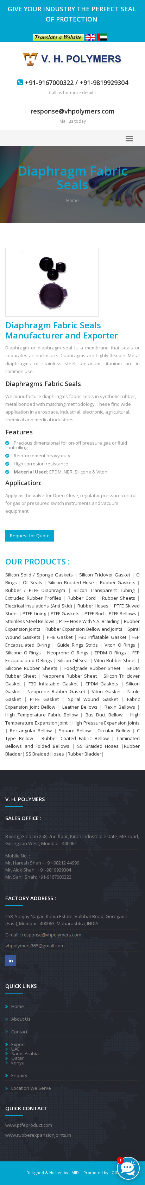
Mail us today (72, 121)
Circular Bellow (114, 730)
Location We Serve (31, 1088)
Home (72, 200)
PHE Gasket (60, 637)
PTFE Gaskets (65, 613)
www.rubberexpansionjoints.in (38, 1135)
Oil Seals (32, 582)
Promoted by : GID (101, 1172)
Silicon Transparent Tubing (102, 590)
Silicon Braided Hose (71, 582)
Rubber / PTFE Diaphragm (35, 590)
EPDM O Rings (110, 652)
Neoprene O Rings (67, 652)
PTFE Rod (94, 613)
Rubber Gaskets (117, 582)
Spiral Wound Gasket (92, 699)
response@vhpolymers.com (73, 111)
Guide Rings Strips (77, 645)
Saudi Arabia (25, 1053)
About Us (21, 1019)
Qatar (17, 1058)
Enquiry (19, 1075)
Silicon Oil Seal (73, 660)
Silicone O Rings (23, 652)
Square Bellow (75, 730)
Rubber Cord (82, 598)
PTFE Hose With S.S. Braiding (89, 621)
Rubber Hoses (92, 606)
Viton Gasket (107, 691)
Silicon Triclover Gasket (104, 575)
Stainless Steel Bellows (30, 621)
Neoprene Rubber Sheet (70, 676)
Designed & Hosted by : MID (52, 1172)
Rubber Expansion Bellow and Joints (83, 629)
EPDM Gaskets (102, 683)
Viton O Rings (120, 645)
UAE (15, 1049)
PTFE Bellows (123, 613)
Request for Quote (30, 535)
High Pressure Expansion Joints (106, 723)
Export (18, 1044)
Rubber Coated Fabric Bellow (75, 738)
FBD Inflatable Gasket (102, 637)
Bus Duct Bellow (105, 714)
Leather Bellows (79, 707)
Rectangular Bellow (31, 730)
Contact (19, 1031)
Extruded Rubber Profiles (33, 598)
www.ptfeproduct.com (28, 1125)
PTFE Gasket (44, 699)
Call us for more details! (72, 93)
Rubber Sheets (118, 598)
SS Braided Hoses (98, 746)
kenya (18, 1062)
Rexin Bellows (120, 707)
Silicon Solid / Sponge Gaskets (39, 575)
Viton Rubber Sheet (115, 660)
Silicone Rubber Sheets (31, 668)
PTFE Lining (33, 613)
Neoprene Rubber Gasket (56, 691)
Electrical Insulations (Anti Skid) (38, 606)
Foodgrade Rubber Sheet (92, 668)
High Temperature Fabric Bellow (41, 714)
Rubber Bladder (84, 754)
